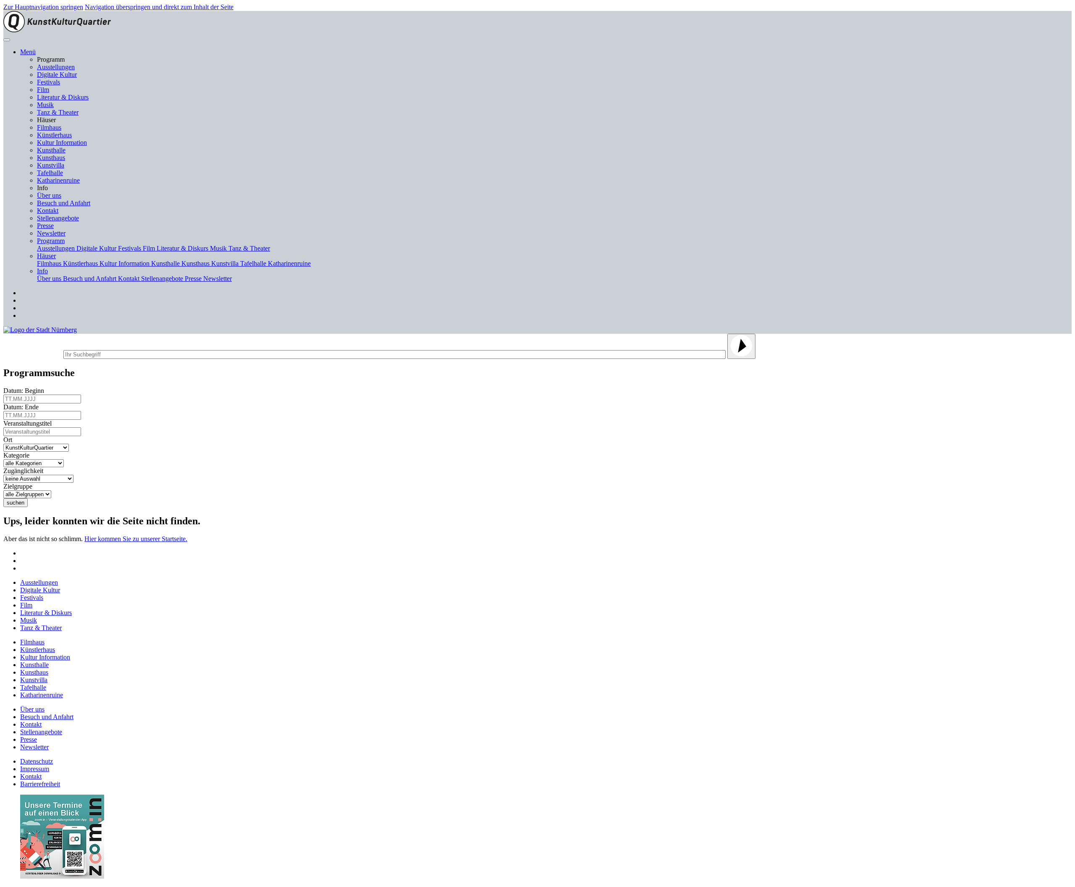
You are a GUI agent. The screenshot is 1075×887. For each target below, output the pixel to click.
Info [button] (42, 271)
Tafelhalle (50, 172)
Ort (9, 439)
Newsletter (51, 233)
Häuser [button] (46, 255)
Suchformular (32, 353)
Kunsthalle (51, 150)
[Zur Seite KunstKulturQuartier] (57, 30)
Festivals (48, 82)
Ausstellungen (56, 67)
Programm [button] (51, 240)
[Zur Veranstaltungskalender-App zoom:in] (62, 876)
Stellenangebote (58, 218)
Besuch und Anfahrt (63, 203)
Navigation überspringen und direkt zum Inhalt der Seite (159, 6)
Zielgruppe (19, 486)
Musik (45, 104)
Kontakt (47, 210)
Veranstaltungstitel (29, 423)
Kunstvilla (50, 165)
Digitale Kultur (57, 74)
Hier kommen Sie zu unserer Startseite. (135, 538)
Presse (45, 225)
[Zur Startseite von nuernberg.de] (40, 329)
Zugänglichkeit (25, 470)
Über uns (49, 195)
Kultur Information (62, 142)
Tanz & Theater (58, 112)
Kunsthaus (51, 157)
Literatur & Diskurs (63, 97)
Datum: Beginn (25, 390)
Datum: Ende (22, 407)
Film (43, 89)
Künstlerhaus (54, 135)
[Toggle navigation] (6, 40)
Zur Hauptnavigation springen (43, 6)
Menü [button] (28, 51)
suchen (15, 503)
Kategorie (18, 455)
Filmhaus (49, 127)
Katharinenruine (58, 180)
